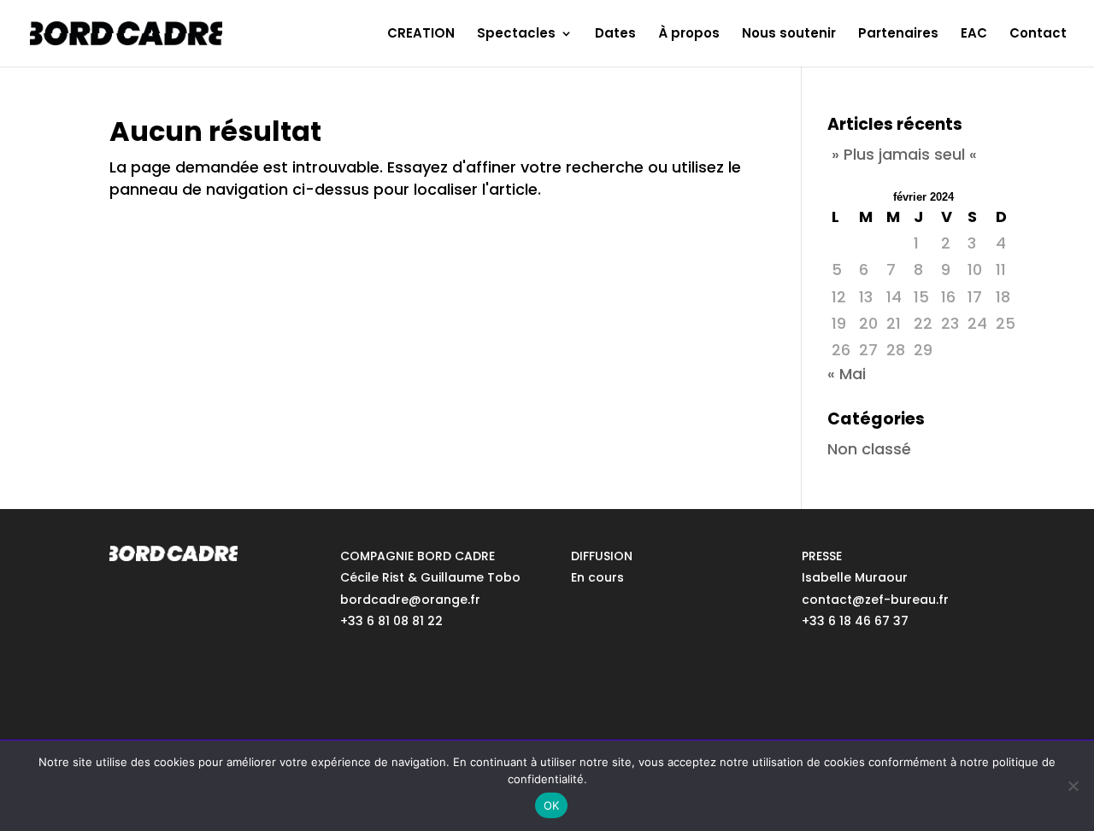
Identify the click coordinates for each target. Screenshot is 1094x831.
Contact (1038, 34)
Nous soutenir (789, 34)
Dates (615, 34)
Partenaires (898, 34)
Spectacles (516, 34)
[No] (1072, 785)
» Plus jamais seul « (904, 154)
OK (552, 805)
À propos (689, 34)
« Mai (846, 373)
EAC (974, 34)
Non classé (869, 448)
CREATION (421, 34)
